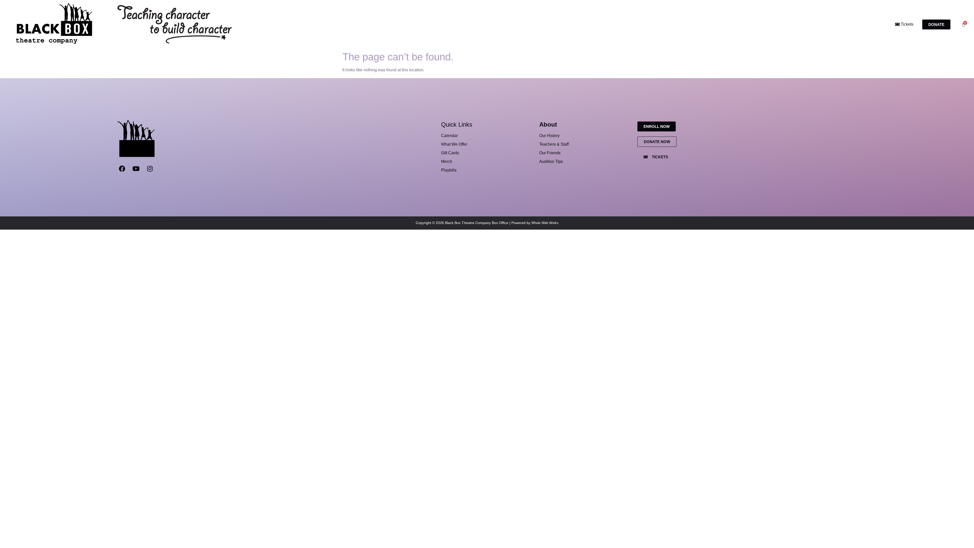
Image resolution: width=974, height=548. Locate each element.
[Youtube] (136, 168)
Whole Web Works (545, 223)
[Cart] (963, 24)
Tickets (906, 24)
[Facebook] (122, 168)
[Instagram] (150, 168)
